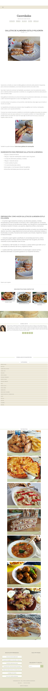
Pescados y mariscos (4, 381)
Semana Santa (3, 389)
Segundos (24, 21)
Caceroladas (24, 16)
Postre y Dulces (3, 385)
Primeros (18, 21)
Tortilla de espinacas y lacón (12, 663)
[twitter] (38, 7)
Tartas (2, 396)
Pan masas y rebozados (5, 377)
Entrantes (12, 21)
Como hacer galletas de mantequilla (24, 146)
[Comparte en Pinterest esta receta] (26, 689)
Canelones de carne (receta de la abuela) (12, 666)
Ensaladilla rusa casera (24, 506)
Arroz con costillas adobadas (12, 676)
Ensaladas (2, 372)
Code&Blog (26, 685)
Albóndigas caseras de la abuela (24, 585)
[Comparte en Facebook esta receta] (20, 689)
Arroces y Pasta (3, 364)
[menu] (2, 7)
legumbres (3, 402)
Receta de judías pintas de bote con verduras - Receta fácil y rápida (24, 559)
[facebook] (23, 333)
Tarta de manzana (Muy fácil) (24, 480)
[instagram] (36, 7)
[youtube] (32, 333)
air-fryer (2, 400)
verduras (2, 404)
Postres (30, 21)
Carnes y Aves (3, 370)
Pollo (2, 383)
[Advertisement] (24, 2)
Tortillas (2, 398)
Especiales (36, 21)
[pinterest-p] (40, 7)
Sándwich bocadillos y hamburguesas (7, 394)
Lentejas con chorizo (12, 673)
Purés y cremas (3, 387)
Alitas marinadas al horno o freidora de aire (12, 669)
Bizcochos (2, 366)
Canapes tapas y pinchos (5, 368)
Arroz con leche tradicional (12, 656)
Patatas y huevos (4, 379)
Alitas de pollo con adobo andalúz (24, 611)
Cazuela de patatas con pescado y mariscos (12, 660)
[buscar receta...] (45, 7)
